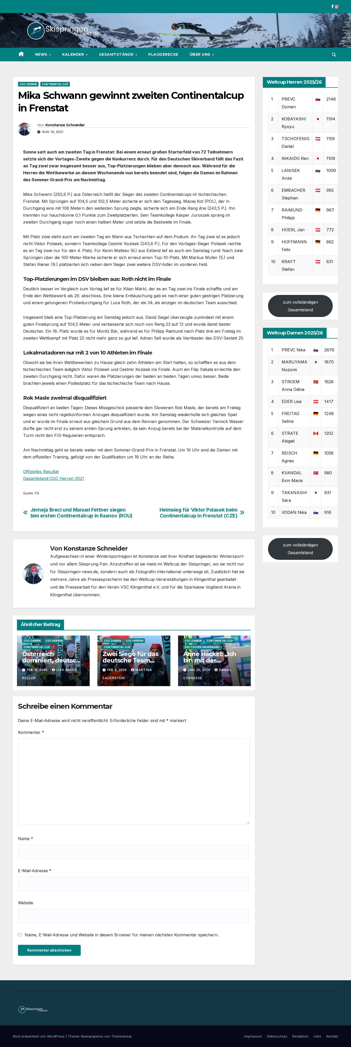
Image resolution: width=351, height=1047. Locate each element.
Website (25, 902)
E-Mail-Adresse (34, 870)
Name (25, 838)
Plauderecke (163, 54)
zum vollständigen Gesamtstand (300, 305)
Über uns (201, 54)
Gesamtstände (117, 54)
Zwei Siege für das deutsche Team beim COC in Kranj (130, 660)
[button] (334, 54)
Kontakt (332, 1036)
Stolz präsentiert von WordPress (39, 1036)
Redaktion (300, 1036)
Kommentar (31, 732)
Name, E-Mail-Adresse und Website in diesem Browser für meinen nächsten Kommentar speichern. (121, 934)
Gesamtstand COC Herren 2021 (53, 478)
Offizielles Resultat (41, 471)
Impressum (253, 1036)
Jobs (317, 1036)
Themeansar (121, 1036)
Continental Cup (55, 84)
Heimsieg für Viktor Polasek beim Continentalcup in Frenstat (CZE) (198, 513)
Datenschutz (277, 1036)
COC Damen (32, 640)
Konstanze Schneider (65, 125)
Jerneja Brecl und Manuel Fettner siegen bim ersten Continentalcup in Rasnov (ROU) (81, 513)
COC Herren (28, 84)
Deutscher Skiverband (202, 647)
